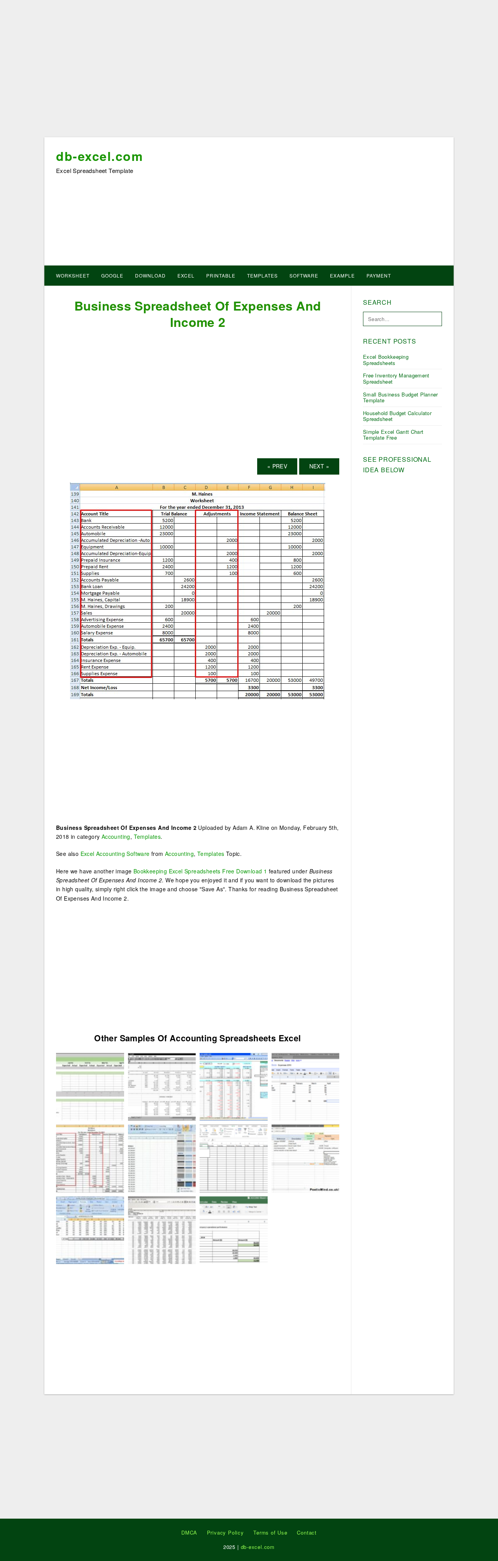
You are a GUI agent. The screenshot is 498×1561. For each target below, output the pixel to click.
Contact (307, 1532)
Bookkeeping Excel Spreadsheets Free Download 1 (200, 871)
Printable (220, 275)
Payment (378, 275)
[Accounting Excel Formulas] (234, 1157)
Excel (186, 275)
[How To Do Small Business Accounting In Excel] (306, 1157)
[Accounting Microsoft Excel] (90, 1229)
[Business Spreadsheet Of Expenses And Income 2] (197, 590)
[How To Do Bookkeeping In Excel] (234, 1086)
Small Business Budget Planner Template (400, 397)
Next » (319, 466)
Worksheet (72, 275)
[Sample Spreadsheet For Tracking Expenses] (234, 1229)
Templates (262, 275)
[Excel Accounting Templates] (306, 1086)
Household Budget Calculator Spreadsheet (397, 416)
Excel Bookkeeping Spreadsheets (386, 360)
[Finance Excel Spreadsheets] (162, 1157)
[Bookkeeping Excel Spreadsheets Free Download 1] (162, 1229)
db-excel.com (99, 156)
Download (150, 275)
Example (342, 275)
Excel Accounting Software (115, 853)
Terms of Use (270, 1532)
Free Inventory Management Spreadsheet (396, 378)
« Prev (277, 466)
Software (303, 275)
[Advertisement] (249, 71)
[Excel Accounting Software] (162, 1086)
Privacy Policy (225, 1532)
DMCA (189, 1532)
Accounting (116, 836)
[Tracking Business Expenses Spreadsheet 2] (90, 1086)
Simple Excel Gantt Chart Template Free (393, 435)
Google (112, 275)
